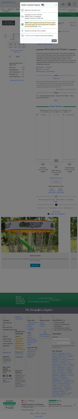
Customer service (30, 35)
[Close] (56, 5)
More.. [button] (40, 26)
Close (54, 41)
